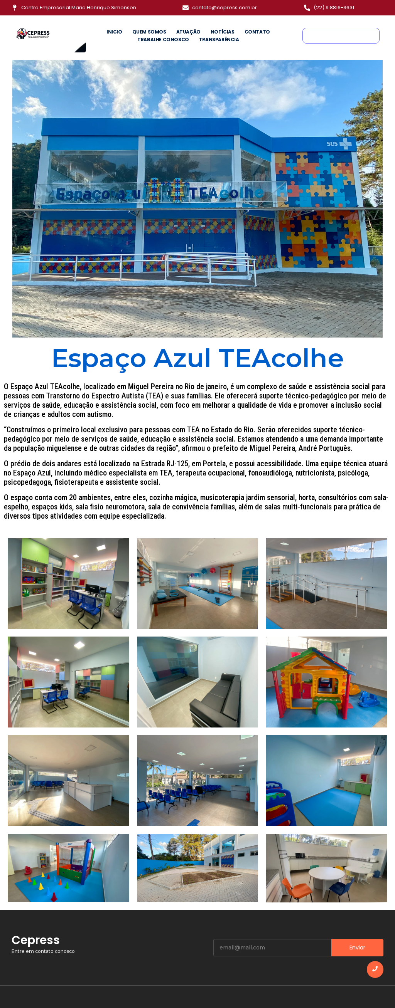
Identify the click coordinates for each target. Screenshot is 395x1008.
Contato (257, 32)
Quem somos (149, 32)
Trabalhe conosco (163, 39)
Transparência (219, 39)
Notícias (223, 32)
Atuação (188, 32)
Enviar (357, 947)
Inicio (114, 32)
